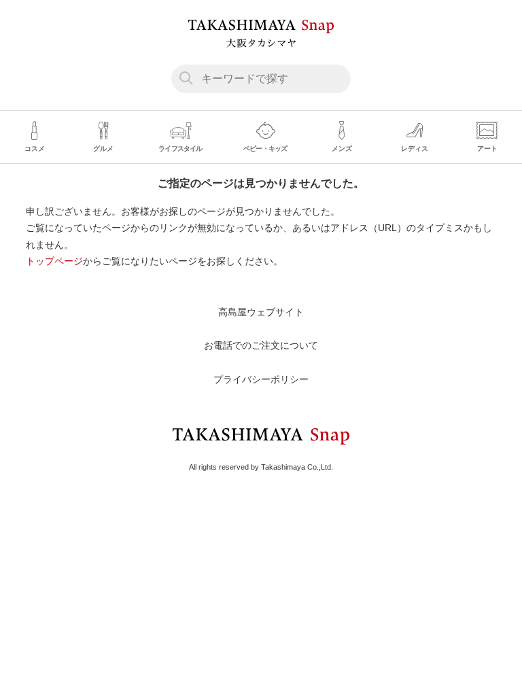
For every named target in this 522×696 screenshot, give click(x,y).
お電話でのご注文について (261, 345)
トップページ (54, 261)
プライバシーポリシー (261, 379)
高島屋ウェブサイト (261, 312)
